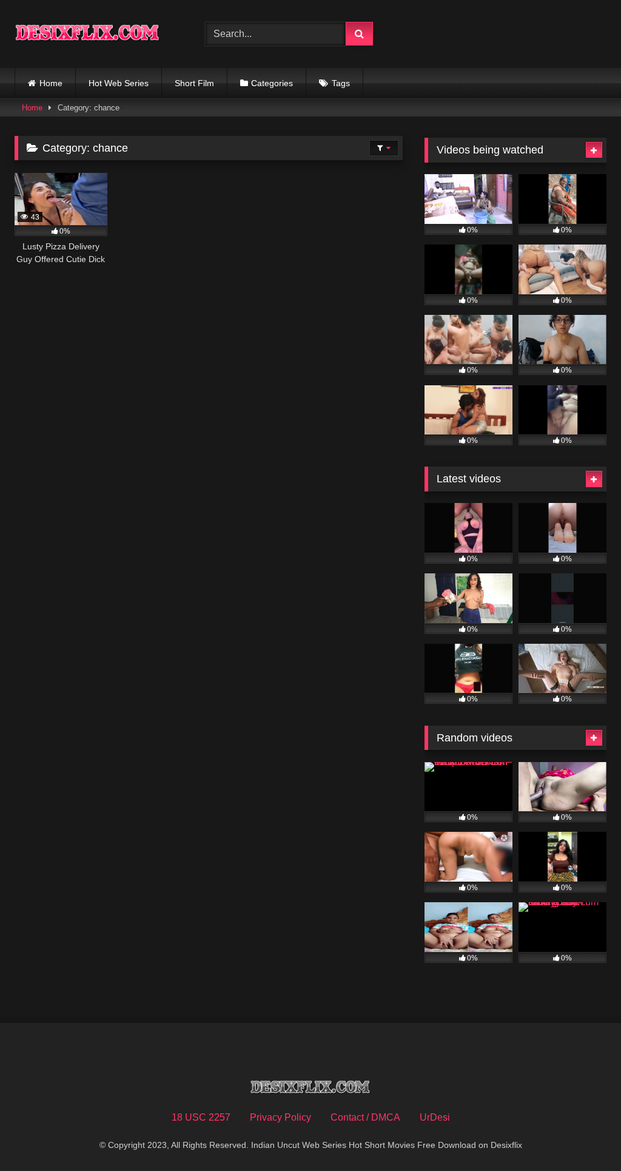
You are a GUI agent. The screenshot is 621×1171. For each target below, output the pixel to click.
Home (50, 83)
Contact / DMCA (365, 1117)
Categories (272, 83)
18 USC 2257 (201, 1117)
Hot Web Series (119, 83)
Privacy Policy (280, 1117)
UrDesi (435, 1117)
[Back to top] (583, 1135)
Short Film (194, 83)
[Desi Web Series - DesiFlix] (96, 34)
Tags (341, 83)
